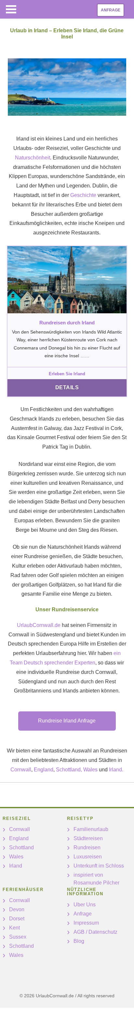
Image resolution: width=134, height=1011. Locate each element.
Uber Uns (85, 904)
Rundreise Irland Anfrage (67, 720)
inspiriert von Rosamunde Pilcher (96, 878)
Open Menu (11, 9)
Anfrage (110, 10)
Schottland (21, 847)
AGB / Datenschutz (95, 932)
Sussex (17, 937)
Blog (79, 941)
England (43, 769)
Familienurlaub (91, 829)
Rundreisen (87, 847)
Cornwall (20, 769)
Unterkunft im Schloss (99, 866)
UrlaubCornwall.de (38, 625)
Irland (15, 866)
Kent (14, 927)
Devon (16, 909)
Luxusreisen (88, 856)
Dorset (16, 918)
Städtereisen (88, 838)
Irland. (116, 769)
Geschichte (83, 195)
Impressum (86, 923)
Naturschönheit (32, 157)
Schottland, (69, 769)
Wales (90, 769)
